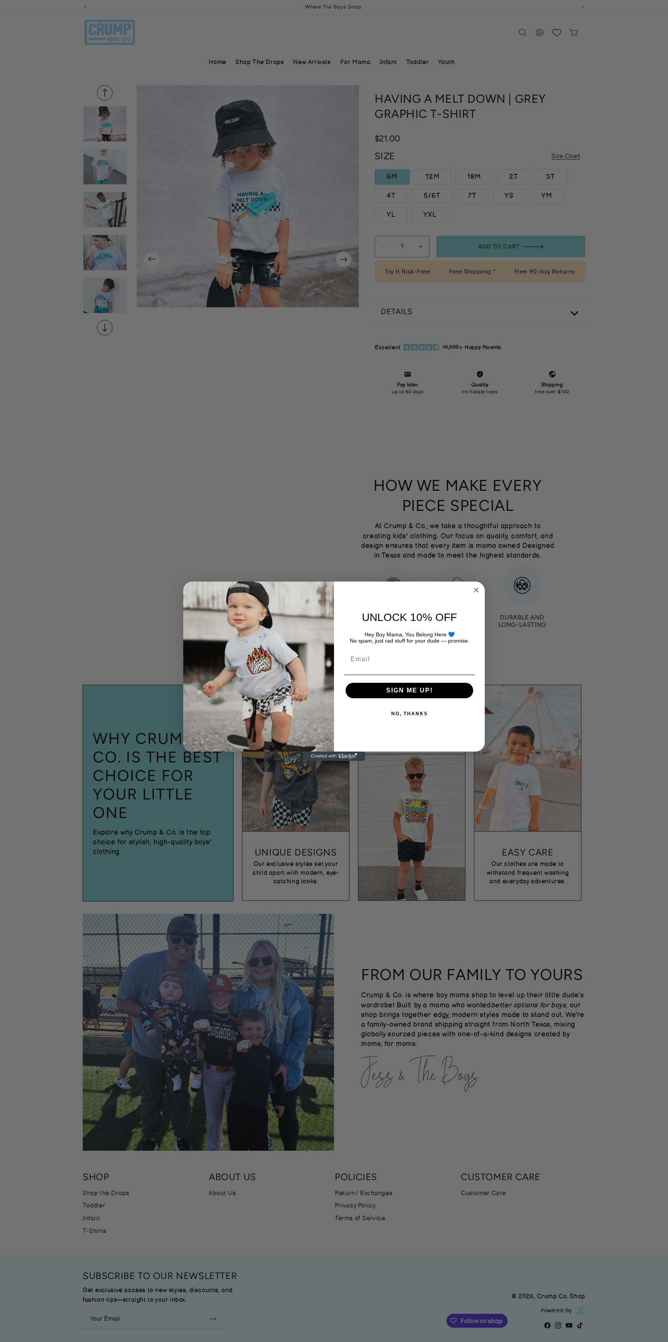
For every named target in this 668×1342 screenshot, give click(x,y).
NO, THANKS (409, 713)
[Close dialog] (476, 590)
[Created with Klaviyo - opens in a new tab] (334, 756)
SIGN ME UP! (409, 690)
